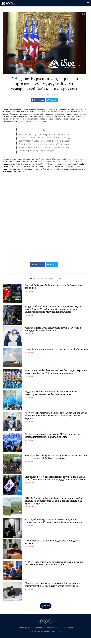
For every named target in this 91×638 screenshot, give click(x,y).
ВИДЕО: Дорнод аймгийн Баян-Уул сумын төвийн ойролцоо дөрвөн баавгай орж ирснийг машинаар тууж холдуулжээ (53, 501)
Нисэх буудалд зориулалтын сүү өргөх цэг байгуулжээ (56, 349)
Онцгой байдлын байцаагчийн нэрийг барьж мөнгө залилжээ (54, 286)
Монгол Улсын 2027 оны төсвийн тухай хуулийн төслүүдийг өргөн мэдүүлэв (53, 329)
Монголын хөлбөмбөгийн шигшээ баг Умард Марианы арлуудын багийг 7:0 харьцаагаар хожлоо (56, 371)
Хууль (44, 95)
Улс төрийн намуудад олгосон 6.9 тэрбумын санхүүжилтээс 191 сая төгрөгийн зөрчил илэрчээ (53, 520)
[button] (88, 3)
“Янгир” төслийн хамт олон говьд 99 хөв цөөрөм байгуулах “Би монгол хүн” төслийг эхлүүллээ (52, 584)
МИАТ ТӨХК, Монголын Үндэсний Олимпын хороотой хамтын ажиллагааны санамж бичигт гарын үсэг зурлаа (56, 416)
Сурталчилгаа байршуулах (45, 628)
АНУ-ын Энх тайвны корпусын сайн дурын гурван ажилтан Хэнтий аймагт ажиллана (54, 563)
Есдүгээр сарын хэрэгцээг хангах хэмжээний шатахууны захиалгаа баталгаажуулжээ (51, 393)
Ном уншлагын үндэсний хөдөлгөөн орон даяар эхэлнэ (52, 542)
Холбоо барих (67, 628)
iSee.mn (37, 95)
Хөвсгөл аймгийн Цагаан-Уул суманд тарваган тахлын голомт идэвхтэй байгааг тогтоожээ (56, 457)
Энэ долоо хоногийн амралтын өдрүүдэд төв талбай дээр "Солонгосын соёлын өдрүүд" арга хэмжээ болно (56, 478)
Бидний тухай (24, 628)
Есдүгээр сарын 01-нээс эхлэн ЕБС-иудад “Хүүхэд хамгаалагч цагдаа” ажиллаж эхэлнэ (53, 435)
